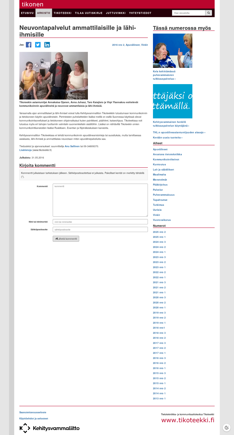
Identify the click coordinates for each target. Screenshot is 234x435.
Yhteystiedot (140, 13)
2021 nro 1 (159, 292)
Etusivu (27, 13)
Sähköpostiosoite (39, 229)
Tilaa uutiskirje (89, 13)
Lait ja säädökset (163, 169)
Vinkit (144, 44)
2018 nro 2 (159, 337)
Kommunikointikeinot (166, 159)
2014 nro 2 (159, 388)
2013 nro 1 (159, 398)
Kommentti (42, 186)
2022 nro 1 (159, 277)
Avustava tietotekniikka (167, 154)
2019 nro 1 (159, 322)
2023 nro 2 (159, 262)
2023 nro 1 (159, 267)
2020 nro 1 (159, 307)
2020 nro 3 (159, 297)
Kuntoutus (159, 164)
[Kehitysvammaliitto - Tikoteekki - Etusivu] (188, 418)
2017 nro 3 (159, 343)
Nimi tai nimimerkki (38, 221)
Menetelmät (160, 179)
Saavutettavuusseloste (32, 412)
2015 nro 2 (159, 378)
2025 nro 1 (159, 236)
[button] (28, 46)
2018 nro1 (159, 327)
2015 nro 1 (159, 383)
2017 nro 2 (159, 348)
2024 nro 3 (159, 241)
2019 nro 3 (159, 312)
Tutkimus (158, 204)
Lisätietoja (25, 150)
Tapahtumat (160, 199)
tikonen (33, 4)
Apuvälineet (133, 44)
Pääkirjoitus (160, 184)
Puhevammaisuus (164, 194)
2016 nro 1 (159, 368)
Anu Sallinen (72, 146)
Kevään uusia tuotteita (167, 137)
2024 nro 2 (159, 247)
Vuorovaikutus (162, 220)
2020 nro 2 (159, 302)
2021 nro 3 (159, 282)
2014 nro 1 (159, 393)
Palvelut (158, 189)
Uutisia (157, 209)
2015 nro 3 (159, 373)
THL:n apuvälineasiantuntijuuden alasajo (178, 132)
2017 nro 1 (159, 352)
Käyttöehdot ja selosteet (33, 418)
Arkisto (43, 13)
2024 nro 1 (159, 252)
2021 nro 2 (159, 287)
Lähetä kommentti (67, 238)
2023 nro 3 (159, 257)
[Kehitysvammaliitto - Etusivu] (68, 428)
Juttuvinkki (116, 13)
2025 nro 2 (159, 232)
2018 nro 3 (159, 332)
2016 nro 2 (118, 44)
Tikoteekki (63, 13)
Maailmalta (159, 174)
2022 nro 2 (159, 272)
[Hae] (208, 13)
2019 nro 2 (159, 317)
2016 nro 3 (159, 358)
